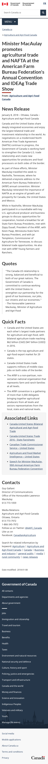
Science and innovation (13, 698)
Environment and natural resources (19, 655)
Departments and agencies (15, 597)
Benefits (6, 637)
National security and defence (16, 661)
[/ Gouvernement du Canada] (18, 3)
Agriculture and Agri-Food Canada (20, 35)
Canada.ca (7, 29)
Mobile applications (11, 739)
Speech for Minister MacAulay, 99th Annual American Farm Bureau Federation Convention (26, 465)
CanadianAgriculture (25, 535)
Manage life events (11, 722)
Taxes (4, 649)
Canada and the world (12, 686)
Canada (28, 549)
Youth (5, 716)
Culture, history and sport (14, 667)
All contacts (7, 590)
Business (6, 631)
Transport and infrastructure (16, 679)
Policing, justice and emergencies (18, 673)
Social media (8, 733)
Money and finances (12, 692)
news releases (30, 557)
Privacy (5, 757)
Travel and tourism (11, 625)
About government (11, 603)
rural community (11, 557)
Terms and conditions (12, 751)
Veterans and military (12, 710)
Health (5, 643)
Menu (9, 21)
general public (26, 553)
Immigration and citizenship (15, 619)
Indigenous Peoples (11, 704)
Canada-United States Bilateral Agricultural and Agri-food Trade (26, 427)
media (39, 553)
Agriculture (18, 546)
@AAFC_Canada (33, 527)
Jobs (4, 613)
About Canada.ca (10, 745)
